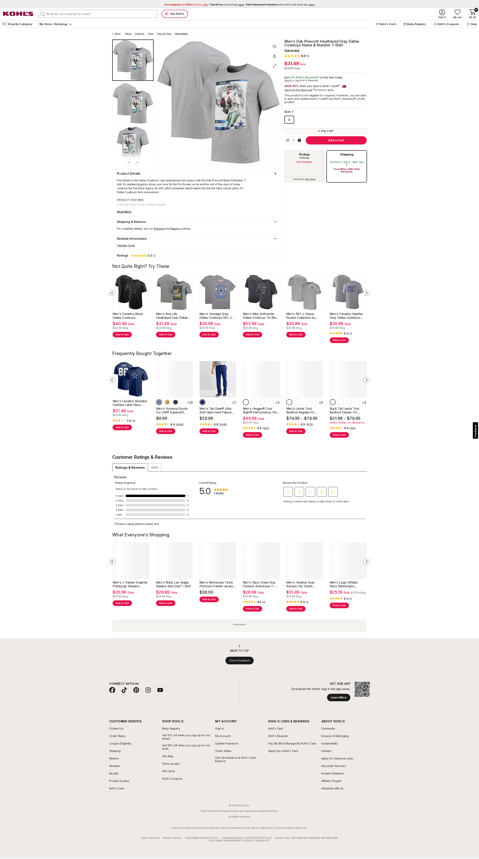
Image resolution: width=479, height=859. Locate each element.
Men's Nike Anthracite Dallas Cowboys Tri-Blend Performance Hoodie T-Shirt (261, 315)
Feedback (475, 431)
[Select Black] (246, 402)
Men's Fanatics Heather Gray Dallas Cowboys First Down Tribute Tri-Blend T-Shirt (346, 315)
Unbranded (181, 33)
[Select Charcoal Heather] (211, 402)
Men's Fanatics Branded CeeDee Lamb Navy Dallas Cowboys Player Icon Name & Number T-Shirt (130, 403)
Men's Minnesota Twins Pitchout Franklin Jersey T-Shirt (216, 584)
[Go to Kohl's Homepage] (18, 14)
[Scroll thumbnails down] (138, 162)
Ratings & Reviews (130, 467)
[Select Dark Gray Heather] (254, 402)
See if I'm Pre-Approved (298, 90)
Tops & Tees (164, 33)
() (350, 333)
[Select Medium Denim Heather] (297, 402)
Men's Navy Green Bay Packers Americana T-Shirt (259, 584)
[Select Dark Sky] (159, 402)
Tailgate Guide (126, 245)
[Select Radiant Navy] (314, 402)
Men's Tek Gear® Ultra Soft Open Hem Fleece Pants (215, 410)
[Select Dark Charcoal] (289, 402)
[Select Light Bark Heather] (306, 402)
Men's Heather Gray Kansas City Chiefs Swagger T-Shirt (300, 584)
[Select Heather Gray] (262, 402)
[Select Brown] (271, 402)
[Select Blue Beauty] (202, 402)
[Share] (274, 56)
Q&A (154, 467)
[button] (296, 55)
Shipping (346, 154)
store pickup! (227, 4)
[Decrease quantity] (287, 140)
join (298, 80)
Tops (151, 33)
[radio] (304, 166)
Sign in (288, 80)
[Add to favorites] (274, 46)
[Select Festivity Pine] (227, 402)
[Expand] (274, 66)
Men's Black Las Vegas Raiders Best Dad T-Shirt (173, 584)
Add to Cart (122, 334)
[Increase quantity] (299, 140)
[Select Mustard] (167, 402)
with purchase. (186, 4)
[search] (42, 13)
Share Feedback (239, 660)
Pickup (304, 154)
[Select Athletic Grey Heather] (219, 402)
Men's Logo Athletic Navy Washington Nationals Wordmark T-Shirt (346, 584)
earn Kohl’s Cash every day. (280, 4)
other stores (310, 179)
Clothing (139, 33)
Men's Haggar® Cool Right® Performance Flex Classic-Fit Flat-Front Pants (260, 410)
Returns (175, 228)
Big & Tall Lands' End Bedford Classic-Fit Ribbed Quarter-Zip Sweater (344, 410)
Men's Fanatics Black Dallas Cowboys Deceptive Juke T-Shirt (129, 315)
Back (119, 33)
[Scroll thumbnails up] (129, 162)
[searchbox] (97, 14)
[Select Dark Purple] (176, 402)
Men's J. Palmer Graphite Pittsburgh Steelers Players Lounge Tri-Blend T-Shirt (130, 584)
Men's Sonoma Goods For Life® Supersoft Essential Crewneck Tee (173, 410)
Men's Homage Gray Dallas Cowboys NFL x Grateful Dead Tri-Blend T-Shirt (216, 315)
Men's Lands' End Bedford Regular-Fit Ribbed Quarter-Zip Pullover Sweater (300, 410)
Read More (124, 211)
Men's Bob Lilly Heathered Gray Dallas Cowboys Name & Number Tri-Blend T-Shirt (173, 315)
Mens (128, 33)
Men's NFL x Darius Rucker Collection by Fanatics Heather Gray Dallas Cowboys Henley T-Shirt (303, 315)
